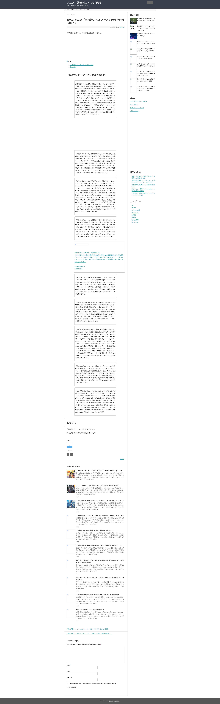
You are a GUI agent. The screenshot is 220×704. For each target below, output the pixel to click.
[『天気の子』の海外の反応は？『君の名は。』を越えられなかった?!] (71, 504)
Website (69, 677)
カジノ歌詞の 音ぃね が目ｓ (138, 101)
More (77, 481)
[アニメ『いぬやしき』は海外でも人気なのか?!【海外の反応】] (71, 489)
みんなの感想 (136, 210)
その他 (134, 207)
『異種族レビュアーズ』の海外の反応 (81, 65)
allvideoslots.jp (134, 111)
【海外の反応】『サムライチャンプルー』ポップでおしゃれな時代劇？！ (89, 633)
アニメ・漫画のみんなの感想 (84, 2)
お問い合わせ (74, 9)
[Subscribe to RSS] (151, 2)
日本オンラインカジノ (137, 108)
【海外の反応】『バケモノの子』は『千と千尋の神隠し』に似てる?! (100, 515)
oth (132, 205)
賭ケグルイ (135, 222)
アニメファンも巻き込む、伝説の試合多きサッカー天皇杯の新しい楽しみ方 (146, 73)
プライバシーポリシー (86, 9)
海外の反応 (135, 220)
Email (69, 671)
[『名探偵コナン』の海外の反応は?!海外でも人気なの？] (71, 534)
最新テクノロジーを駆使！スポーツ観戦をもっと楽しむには (146, 20)
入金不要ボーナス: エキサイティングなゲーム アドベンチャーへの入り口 (146, 28)
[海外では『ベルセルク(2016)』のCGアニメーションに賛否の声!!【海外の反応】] (71, 581)
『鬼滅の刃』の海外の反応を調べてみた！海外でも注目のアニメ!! (99, 545)
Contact (67, 9)
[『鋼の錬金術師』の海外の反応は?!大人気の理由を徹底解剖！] (71, 598)
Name (69, 665)
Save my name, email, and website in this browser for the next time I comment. (92, 683)
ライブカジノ (134, 104)
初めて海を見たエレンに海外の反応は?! (90, 609)
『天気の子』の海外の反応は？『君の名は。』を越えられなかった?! (100, 500)
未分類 (122, 27)
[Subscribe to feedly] (148, 2)
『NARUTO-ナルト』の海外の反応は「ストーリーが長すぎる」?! (99, 470)
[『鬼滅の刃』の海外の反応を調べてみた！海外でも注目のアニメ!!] (71, 549)
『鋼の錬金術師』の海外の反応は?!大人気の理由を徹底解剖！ (97, 594)
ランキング (135, 212)
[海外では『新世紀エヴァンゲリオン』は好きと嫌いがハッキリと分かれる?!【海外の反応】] (71, 564)
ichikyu (122, 459)
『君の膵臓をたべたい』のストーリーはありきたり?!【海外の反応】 (87, 629)
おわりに (73, 67)
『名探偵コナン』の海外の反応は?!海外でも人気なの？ (95, 530)
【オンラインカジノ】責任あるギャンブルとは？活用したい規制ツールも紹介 (146, 88)
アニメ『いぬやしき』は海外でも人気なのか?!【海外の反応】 (97, 485)
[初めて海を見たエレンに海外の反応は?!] (71, 613)
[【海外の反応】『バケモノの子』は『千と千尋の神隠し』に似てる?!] (71, 519)
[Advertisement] (96, 47)
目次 (69, 61)
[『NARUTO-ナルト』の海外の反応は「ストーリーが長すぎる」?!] (71, 474)
